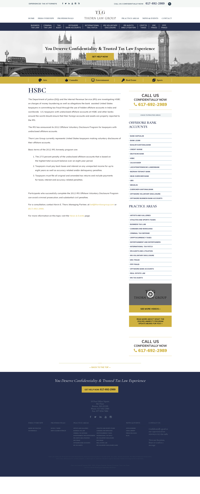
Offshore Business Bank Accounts (146, 198)
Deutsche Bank (137, 154)
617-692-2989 (152, 104)
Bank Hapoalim (137, 136)
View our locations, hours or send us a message (157, 442)
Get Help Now (100, 56)
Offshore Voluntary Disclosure (145, 194)
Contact (167, 18)
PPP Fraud (164, 26)
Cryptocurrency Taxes (140, 238)
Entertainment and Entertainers (145, 242)
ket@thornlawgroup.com (102, 204)
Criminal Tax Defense (140, 233)
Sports (160, 80)
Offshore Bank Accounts (73, 26)
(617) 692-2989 (36, 208)
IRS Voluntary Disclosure (110, 26)
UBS (131, 180)
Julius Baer (135, 163)
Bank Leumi (135, 140)
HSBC (132, 158)
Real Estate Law (137, 273)
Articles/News (131, 428)
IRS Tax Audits (136, 278)
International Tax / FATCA (92, 26)
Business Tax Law (35, 26)
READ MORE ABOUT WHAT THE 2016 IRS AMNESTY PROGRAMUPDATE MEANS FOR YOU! (150, 321)
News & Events (150, 18)
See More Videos (149, 308)
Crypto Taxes (143, 26)
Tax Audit (59, 26)
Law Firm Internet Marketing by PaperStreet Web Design (100, 467)
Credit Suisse (136, 149)
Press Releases (131, 433)
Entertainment (102, 80)
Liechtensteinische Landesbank (144, 167)
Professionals (65, 18)
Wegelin (134, 185)
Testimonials (32, 430)
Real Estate (131, 80)
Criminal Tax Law (48, 26)
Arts (45, 80)
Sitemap (109, 465)
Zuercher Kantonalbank (141, 189)
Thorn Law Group (100, 14)
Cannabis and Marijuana (141, 229)
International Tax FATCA (141, 246)
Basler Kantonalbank (140, 145)
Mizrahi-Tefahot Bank (140, 172)
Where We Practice (34, 428)
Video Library (130, 430)
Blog (127, 435)
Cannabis (73, 80)
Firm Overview (46, 18)
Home (31, 18)
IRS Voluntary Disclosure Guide (107, 445)
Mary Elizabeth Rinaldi (58, 430)
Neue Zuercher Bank (139, 176)
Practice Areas (130, 18)
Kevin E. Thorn (55, 428)
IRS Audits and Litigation (128, 26)
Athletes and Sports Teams (143, 220)
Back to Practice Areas (151, 115)
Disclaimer (115, 465)
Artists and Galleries (140, 215)
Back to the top (100, 367)
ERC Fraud (154, 26)
